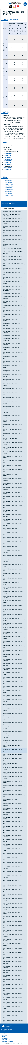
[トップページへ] (6, 1025)
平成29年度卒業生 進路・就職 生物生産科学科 (13, 502)
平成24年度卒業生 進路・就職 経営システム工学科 (13, 673)
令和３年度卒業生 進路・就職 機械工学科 (12, 328)
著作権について (5, 1036)
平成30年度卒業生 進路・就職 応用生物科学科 (13, 461)
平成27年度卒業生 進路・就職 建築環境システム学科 (13, 560)
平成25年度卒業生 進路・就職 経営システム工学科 (13, 637)
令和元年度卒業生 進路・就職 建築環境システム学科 (12, 416)
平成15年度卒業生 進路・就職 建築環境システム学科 (13, 971)
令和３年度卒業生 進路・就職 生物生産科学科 (12, 357)
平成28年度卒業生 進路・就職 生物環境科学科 (13, 542)
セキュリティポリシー (6, 1039)
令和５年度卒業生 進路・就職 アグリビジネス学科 (12, 282)
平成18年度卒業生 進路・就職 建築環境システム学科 (13, 876)
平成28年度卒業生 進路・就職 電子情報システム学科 (13, 520)
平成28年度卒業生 (8, 155)
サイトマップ (5, 1035)
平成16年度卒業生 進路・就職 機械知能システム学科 (13, 930)
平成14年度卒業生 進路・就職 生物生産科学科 (13, 1016)
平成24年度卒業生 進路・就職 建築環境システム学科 (13, 669)
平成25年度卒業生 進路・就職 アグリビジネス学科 (12, 655)
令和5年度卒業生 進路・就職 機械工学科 (12, 248)
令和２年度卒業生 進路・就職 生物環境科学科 (12, 398)
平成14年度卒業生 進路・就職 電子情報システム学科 (13, 998)
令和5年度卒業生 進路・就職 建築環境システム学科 (13, 259)
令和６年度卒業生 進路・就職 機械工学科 (12, 211)
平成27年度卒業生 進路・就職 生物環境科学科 (13, 578)
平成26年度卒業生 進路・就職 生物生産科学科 (13, 610)
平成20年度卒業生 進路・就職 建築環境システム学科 (13, 813)
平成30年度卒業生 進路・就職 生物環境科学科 (13, 470)
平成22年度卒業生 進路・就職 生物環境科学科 (13, 759)
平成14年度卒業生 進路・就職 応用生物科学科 (13, 1012)
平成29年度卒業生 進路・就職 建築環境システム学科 (13, 488)
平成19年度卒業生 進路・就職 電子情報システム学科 (13, 840)
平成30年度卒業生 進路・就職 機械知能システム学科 (13, 443)
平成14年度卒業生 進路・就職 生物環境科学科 (13, 1021)
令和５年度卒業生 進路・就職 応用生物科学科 (12, 268)
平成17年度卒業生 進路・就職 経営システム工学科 (13, 912)
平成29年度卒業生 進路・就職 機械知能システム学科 (13, 479)
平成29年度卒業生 (8, 153)
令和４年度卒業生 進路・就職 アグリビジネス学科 (12, 320)
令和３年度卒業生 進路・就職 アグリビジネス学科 (12, 366)
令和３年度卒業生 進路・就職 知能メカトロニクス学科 (12, 339)
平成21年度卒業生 (8, 168)
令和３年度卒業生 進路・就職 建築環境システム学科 (12, 344)
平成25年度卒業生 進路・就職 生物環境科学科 (13, 651)
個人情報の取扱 (5, 1038)
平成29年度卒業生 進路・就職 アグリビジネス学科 (12, 511)
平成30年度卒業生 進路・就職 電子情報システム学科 (13, 447)
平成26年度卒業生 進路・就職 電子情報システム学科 (13, 592)
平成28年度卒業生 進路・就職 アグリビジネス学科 (12, 547)
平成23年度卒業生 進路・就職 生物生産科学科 (13, 718)
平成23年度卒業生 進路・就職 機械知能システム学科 (13, 696)
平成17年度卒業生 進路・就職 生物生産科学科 (13, 921)
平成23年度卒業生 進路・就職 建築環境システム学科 (13, 705)
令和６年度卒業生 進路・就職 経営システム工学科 (12, 226)
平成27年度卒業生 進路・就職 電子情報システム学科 (13, 556)
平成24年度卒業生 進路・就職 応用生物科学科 (13, 678)
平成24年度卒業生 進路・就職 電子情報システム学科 (13, 664)
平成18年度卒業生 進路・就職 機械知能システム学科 (13, 867)
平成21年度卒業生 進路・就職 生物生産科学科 (13, 790)
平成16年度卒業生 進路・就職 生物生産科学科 (13, 953)
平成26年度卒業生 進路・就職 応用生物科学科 (13, 605)
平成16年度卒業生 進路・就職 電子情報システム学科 (13, 935)
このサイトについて (6, 1033)
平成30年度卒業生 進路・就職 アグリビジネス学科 (12, 474)
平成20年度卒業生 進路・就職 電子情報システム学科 (13, 808)
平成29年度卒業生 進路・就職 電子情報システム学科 (13, 483)
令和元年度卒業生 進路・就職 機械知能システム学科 (12, 407)
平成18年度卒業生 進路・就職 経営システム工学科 (13, 881)
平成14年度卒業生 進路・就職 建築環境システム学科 (13, 1003)
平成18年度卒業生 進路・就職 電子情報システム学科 (13, 872)
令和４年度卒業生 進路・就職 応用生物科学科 (12, 306)
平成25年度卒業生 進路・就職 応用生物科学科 (13, 642)
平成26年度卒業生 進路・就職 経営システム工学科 (13, 601)
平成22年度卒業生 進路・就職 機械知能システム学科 (13, 732)
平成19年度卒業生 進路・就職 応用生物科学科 (13, 854)
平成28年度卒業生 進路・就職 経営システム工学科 (13, 529)
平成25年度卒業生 (8, 161)
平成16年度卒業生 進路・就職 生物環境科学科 (13, 958)
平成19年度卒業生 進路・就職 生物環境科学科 (13, 863)
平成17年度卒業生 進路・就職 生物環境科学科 (13, 926)
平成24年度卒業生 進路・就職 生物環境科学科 (13, 687)
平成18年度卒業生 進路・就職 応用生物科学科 (13, 885)
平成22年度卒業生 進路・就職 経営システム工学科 (13, 745)
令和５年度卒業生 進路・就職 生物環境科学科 (12, 278)
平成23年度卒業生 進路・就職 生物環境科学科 (13, 723)
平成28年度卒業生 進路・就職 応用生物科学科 (13, 533)
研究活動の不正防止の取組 (7, 1041)
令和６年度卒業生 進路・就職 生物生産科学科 (12, 235)
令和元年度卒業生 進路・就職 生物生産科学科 (12, 429)
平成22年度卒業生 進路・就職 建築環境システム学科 (13, 741)
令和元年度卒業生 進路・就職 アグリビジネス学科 (12, 438)
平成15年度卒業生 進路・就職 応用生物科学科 (13, 980)
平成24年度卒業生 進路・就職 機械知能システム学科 (13, 660)
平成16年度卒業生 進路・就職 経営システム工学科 (13, 944)
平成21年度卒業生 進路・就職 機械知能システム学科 (13, 768)
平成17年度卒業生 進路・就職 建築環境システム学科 (13, 908)
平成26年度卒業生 (8, 159)
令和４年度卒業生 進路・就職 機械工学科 (12, 286)
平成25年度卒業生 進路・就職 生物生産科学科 (13, 646)
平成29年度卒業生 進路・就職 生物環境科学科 (13, 506)
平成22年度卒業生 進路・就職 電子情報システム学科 (13, 736)
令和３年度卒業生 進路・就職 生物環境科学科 (12, 362)
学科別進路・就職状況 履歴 (9, 204)
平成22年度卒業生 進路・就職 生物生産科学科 (13, 754)
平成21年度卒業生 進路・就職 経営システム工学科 (13, 781)
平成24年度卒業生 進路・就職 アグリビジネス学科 (12, 691)
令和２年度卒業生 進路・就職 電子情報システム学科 (12, 375)
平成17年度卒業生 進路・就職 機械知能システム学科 (13, 899)
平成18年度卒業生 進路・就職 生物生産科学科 (13, 890)
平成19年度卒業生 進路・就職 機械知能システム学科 (13, 836)
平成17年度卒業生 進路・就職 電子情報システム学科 (13, 903)
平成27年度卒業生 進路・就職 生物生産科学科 (13, 574)
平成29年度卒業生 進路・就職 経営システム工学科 (13, 493)
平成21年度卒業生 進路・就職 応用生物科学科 (13, 786)
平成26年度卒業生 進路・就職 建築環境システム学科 (13, 596)
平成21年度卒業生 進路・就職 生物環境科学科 (13, 795)
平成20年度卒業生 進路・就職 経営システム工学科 (13, 818)
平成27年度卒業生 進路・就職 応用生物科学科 (13, 569)
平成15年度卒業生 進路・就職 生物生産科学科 (13, 985)
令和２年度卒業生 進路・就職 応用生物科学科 (12, 389)
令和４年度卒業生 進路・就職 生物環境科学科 (12, 315)
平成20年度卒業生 (8, 169)
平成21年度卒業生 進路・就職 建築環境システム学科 (13, 777)
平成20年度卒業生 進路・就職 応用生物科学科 (13, 822)
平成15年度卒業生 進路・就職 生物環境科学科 (13, 989)
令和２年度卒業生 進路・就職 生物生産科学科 (12, 393)
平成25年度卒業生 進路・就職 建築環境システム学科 (13, 633)
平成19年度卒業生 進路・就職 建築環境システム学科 (13, 845)
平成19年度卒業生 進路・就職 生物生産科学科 (13, 858)
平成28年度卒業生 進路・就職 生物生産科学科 (13, 538)
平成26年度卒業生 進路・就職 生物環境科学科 (13, 614)
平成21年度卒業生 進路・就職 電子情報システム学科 (13, 772)
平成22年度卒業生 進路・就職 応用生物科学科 (13, 750)
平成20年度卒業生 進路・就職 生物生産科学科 (13, 827)
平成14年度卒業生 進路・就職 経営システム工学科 (13, 1007)
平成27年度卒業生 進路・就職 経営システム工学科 (13, 565)
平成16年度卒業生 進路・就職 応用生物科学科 (13, 948)
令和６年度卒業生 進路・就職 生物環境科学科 (12, 240)
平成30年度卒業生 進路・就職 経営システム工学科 (13, 456)
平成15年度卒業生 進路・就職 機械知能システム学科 (13, 962)
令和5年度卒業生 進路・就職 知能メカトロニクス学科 (13, 252)
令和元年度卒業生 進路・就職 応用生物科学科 (12, 425)
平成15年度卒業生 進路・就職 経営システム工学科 (13, 976)
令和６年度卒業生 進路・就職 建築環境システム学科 (12, 222)
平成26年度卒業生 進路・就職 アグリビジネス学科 (12, 619)
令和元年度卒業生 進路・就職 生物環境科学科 (12, 434)
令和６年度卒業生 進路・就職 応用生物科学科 (12, 231)
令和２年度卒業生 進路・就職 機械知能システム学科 (12, 371)
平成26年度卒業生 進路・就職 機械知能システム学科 (13, 587)
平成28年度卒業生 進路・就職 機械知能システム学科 (13, 515)
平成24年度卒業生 (8, 162)
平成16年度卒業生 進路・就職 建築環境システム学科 (13, 939)
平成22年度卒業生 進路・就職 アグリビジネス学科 (12, 763)
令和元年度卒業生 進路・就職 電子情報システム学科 (12, 411)
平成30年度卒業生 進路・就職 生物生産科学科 (13, 465)
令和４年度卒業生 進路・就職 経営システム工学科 (12, 302)
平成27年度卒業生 (8, 157)
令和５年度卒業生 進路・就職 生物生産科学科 (12, 273)
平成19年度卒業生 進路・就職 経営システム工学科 (13, 849)
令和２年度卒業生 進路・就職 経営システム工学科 (12, 384)
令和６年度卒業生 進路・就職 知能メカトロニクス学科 (12, 214)
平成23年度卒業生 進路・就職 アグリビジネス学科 (12, 727)
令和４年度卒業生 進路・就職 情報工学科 (12, 293)
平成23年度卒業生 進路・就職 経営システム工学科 (13, 709)
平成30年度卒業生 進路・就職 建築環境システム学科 (13, 452)
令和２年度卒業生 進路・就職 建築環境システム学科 (12, 380)
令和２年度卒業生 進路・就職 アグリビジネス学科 (12, 402)
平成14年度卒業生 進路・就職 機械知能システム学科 (13, 994)
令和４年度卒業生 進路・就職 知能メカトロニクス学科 (12, 289)
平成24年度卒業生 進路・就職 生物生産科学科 (13, 682)
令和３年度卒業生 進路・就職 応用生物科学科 (12, 353)
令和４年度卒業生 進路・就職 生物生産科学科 (12, 311)
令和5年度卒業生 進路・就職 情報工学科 (12, 256)
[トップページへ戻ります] (14, 2)
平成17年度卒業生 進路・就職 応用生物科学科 (13, 917)
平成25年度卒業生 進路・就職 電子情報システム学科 (13, 628)
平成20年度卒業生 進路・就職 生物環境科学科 (13, 831)
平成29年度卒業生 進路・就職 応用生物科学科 (13, 497)
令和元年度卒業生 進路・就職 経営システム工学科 (12, 420)
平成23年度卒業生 (8, 164)
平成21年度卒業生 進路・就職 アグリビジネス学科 (12, 799)
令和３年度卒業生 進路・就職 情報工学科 (12, 335)
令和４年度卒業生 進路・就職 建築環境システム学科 (12, 297)
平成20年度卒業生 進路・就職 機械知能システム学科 (13, 804)
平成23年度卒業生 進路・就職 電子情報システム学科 (13, 700)
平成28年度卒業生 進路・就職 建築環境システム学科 (13, 524)
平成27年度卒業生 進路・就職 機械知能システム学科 (13, 551)
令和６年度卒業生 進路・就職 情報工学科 (12, 218)
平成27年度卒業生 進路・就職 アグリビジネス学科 (12, 583)
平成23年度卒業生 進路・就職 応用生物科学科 (13, 714)
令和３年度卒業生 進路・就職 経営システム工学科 (12, 348)
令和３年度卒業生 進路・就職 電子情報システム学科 (12, 332)
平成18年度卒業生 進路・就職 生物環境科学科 (13, 894)
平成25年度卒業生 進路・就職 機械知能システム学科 (13, 623)
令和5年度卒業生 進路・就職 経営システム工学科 (13, 264)
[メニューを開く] (24, 4)
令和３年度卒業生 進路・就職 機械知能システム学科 (12, 324)
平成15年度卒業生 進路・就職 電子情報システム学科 (13, 967)
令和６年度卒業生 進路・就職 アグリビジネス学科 (12, 244)
